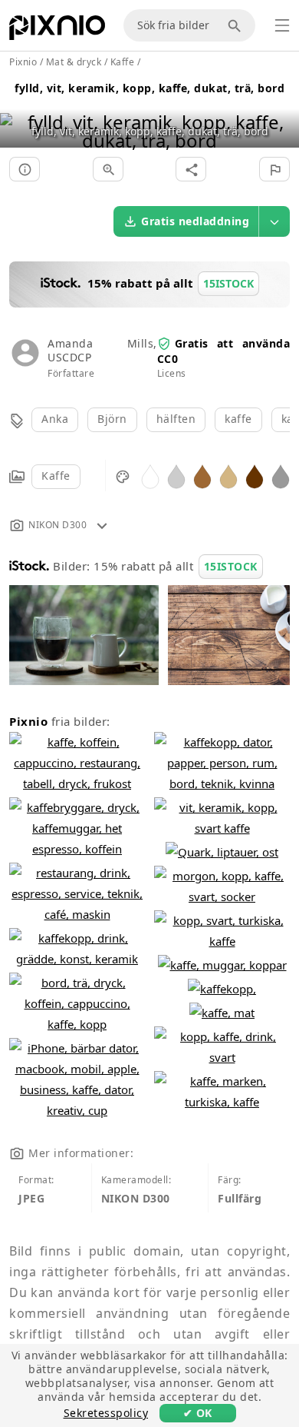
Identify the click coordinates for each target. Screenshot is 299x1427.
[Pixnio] (57, 30)
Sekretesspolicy (106, 1412)
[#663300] (254, 475)
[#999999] (281, 475)
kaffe (238, 418)
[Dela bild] (191, 169)
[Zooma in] (108, 169)
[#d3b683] (228, 475)
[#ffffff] (150, 475)
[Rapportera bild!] (274, 169)
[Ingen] (281, 111)
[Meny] (282, 25)
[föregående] (17, 111)
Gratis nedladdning (195, 221)
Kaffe (56, 475)
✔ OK (197, 1412)
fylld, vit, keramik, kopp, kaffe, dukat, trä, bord (149, 88)
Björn (112, 418)
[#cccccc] (176, 475)
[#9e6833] (202, 475)
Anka (54, 418)
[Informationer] (24, 169)
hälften (176, 418)
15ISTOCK (231, 566)
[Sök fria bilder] (237, 25)
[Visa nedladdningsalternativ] (274, 221)
